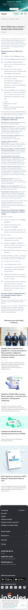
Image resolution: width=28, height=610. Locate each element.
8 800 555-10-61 (7, 556)
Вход (16, 13)
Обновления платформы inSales (10, 19)
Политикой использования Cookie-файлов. (9, 607)
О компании (4, 510)
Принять (23, 605)
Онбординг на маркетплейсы (9, 525)
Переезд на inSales (6, 519)
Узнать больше (14, 9)
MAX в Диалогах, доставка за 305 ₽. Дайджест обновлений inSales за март (13, 478)
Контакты (4, 513)
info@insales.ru (7, 562)
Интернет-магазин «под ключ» (10, 522)
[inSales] (4, 13)
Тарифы (3, 516)
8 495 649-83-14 (7, 551)
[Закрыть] (25, 2)
